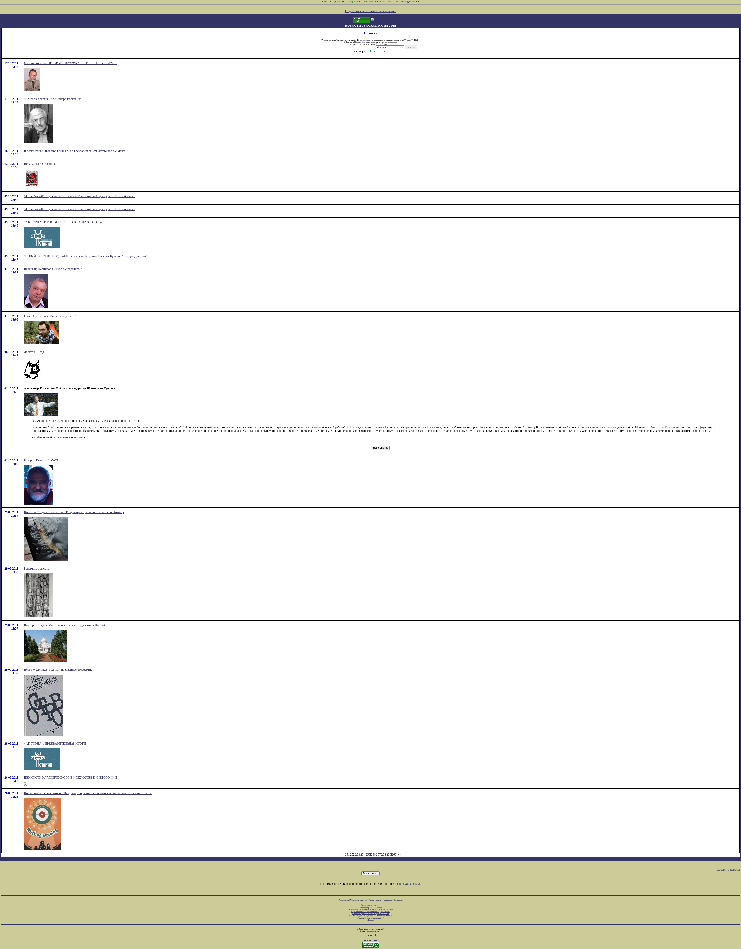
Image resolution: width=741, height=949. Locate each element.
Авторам (363, 900)
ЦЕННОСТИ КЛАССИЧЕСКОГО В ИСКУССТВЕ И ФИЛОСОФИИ (70, 777)
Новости (368, 1)
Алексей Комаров (374, 931)
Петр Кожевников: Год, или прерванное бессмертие (58, 669)
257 (378, 854)
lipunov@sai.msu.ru (409, 883)
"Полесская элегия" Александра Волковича (52, 99)
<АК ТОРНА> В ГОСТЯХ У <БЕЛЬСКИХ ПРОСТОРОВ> (63, 222)
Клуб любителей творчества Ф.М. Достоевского (370, 911)
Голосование (400, 1)
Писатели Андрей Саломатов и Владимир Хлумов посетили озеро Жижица (74, 512)
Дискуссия (414, 1)
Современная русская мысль (370, 907)
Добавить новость (728, 869)
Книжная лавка (383, 1)
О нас (349, 1)
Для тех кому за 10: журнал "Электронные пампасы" (370, 916)
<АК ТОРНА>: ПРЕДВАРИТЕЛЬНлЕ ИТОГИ (55, 743)
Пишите (357, 1)
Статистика (388, 900)
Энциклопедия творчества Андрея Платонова (370, 914)
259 (389, 854)
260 (394, 854)
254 (362, 854)
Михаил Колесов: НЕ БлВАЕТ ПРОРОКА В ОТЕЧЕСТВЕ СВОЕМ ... (70, 63)
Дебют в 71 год (34, 352)
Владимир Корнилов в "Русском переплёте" (53, 269)
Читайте (37, 437)
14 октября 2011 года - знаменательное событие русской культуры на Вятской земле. (79, 196)
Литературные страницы (370, 905)
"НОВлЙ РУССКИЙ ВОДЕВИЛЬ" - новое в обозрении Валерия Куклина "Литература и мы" (85, 256)
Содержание (337, 1)
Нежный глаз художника (40, 163)
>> (399, 854)
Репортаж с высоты (37, 568)
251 (347, 854)
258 (383, 854)
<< (342, 854)
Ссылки (379, 900)
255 (368, 854)
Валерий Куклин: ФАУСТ (41, 460)
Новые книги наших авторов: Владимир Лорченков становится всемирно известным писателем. (88, 793)
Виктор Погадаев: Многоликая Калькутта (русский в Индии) (64, 625)
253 (357, 854)
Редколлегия (344, 900)
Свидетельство (366, 40)
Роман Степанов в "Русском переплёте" (50, 316)
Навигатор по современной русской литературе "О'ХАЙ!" (371, 909)
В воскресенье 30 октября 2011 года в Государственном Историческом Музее (74, 150)
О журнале (354, 900)
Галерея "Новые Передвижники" (370, 918)
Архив (371, 900)
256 (373, 854)
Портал (324, 1)
